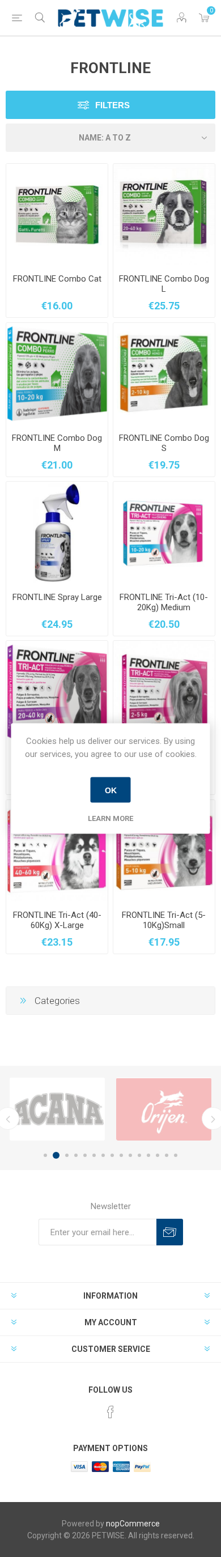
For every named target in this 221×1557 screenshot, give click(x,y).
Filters (112, 105)
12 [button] (148, 1155)
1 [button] (45, 1155)
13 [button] (157, 1155)
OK (111, 789)
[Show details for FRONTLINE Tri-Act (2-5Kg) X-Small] (164, 691)
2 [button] (56, 1155)
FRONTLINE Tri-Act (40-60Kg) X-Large (57, 920)
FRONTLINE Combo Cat (57, 279)
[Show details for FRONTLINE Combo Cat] (57, 214)
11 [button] (139, 1155)
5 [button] (85, 1155)
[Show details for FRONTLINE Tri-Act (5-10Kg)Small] (164, 850)
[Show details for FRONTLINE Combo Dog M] (57, 373)
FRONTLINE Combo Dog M (57, 443)
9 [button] (121, 1155)
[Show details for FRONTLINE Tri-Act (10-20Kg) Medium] (164, 532)
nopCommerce (133, 1523)
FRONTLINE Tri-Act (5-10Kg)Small (164, 920)
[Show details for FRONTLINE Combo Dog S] (164, 373)
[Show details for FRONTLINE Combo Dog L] (164, 214)
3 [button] (67, 1155)
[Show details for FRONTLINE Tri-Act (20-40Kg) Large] (57, 691)
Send (169, 1232)
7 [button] (103, 1155)
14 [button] (166, 1155)
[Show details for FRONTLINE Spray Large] (57, 532)
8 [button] (112, 1155)
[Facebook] (110, 1412)
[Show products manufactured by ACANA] (57, 1109)
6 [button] (94, 1155)
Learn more (110, 818)
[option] (57, 1109)
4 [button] (76, 1155)
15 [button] (175, 1155)
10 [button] (130, 1155)
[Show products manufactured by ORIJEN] (163, 1109)
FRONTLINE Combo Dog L (164, 284)
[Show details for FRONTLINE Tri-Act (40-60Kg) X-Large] (57, 850)
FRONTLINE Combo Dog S (164, 443)
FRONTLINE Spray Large (57, 597)
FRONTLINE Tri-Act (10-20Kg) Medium (164, 602)
